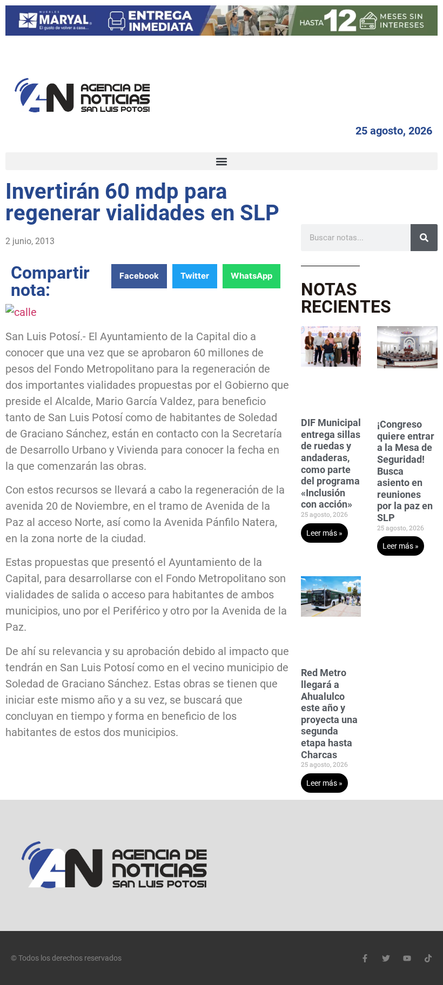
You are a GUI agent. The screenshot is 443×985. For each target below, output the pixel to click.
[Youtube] (407, 958)
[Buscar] (424, 237)
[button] (221, 161)
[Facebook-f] (365, 958)
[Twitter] (386, 958)
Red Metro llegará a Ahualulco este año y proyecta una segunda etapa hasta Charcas (329, 713)
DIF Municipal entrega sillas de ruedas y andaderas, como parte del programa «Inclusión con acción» (331, 463)
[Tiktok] (428, 958)
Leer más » (324, 533)
